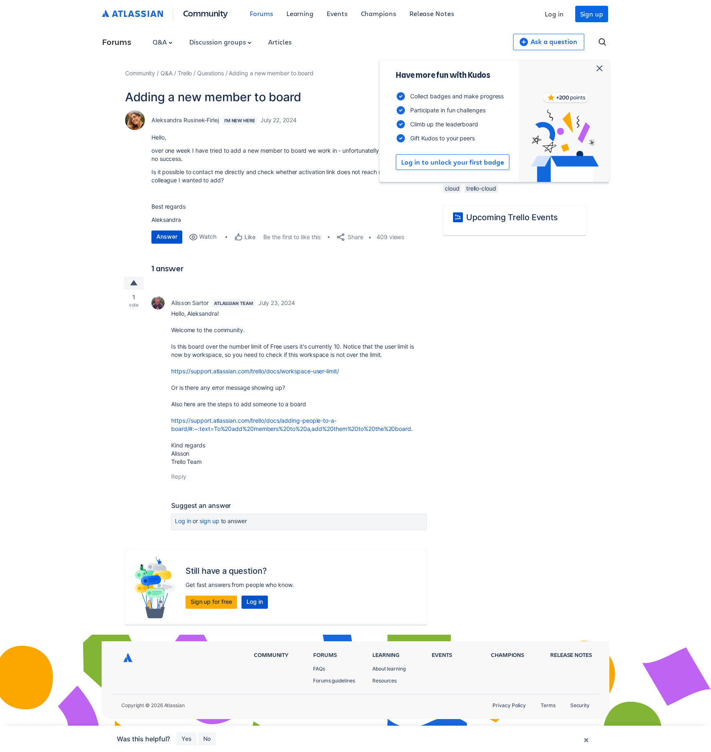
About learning (389, 669)
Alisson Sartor (190, 302)
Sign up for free (211, 601)
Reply (178, 476)
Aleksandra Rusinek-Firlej (185, 119)
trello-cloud (481, 188)
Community (205, 13)
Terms (548, 705)
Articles (279, 41)
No (207, 738)
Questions (210, 73)
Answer (166, 236)
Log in (554, 13)
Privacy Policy (509, 705)
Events (337, 13)
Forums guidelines (334, 680)
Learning (300, 13)
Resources (384, 680)
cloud (452, 188)
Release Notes (431, 13)
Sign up (591, 13)
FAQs (319, 669)
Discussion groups (218, 41)
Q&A (160, 41)
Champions (378, 13)
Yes (186, 738)
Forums (261, 13)
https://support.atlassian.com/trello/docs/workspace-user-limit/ (255, 371)
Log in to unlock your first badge (452, 162)
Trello (185, 73)
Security (580, 705)
